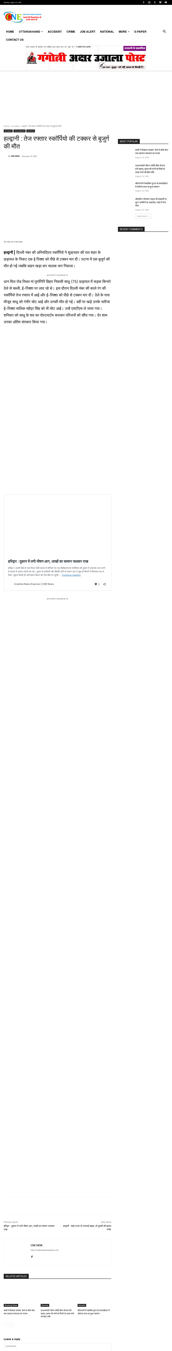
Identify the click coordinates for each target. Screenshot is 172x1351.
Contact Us (15, 40)
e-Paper (140, 31)
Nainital (30, 131)
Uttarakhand (29, 31)
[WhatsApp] (27, 164)
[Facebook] (143, 2)
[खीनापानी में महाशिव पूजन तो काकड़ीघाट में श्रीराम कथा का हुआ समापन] (94, 1295)
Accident (55, 31)
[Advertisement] (86, 99)
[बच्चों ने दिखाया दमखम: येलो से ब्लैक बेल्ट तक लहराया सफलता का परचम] (20, 1295)
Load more (142, 216)
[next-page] (11, 1325)
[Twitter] (154, 2)
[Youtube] (165, 2)
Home (10, 31)
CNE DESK (15, 156)
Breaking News (11, 1305)
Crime (71, 31)
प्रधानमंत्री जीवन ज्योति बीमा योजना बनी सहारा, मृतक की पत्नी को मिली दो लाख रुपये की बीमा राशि (57, 1313)
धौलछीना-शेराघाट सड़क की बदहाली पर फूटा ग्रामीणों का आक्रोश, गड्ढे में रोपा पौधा (151, 202)
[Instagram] (149, 2)
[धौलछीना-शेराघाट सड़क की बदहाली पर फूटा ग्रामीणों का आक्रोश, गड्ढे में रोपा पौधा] (125, 202)
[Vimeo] (160, 2)
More (123, 31)
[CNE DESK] (6, 156)
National (107, 31)
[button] (164, 31)
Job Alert (87, 31)
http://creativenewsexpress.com (45, 1250)
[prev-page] (6, 1325)
